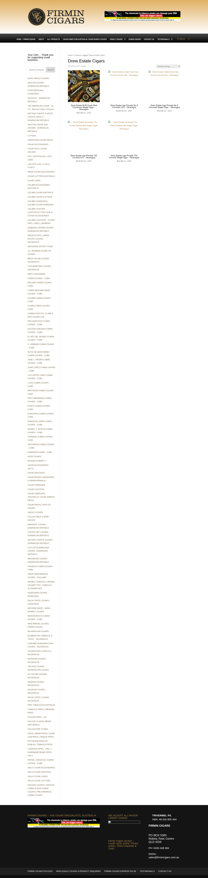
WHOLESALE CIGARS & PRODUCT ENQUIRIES (78, 871)
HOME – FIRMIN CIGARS (26, 39)
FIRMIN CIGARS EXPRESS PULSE (120, 871)
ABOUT (41, 39)
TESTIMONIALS (163, 39)
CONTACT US (149, 39)
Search (50, 70)
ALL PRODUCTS (53, 39)
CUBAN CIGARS (134, 39)
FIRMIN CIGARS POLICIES (40, 871)
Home (70, 55)
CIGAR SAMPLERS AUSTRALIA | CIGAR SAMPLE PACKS (85, 39)
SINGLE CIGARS (116, 39)
